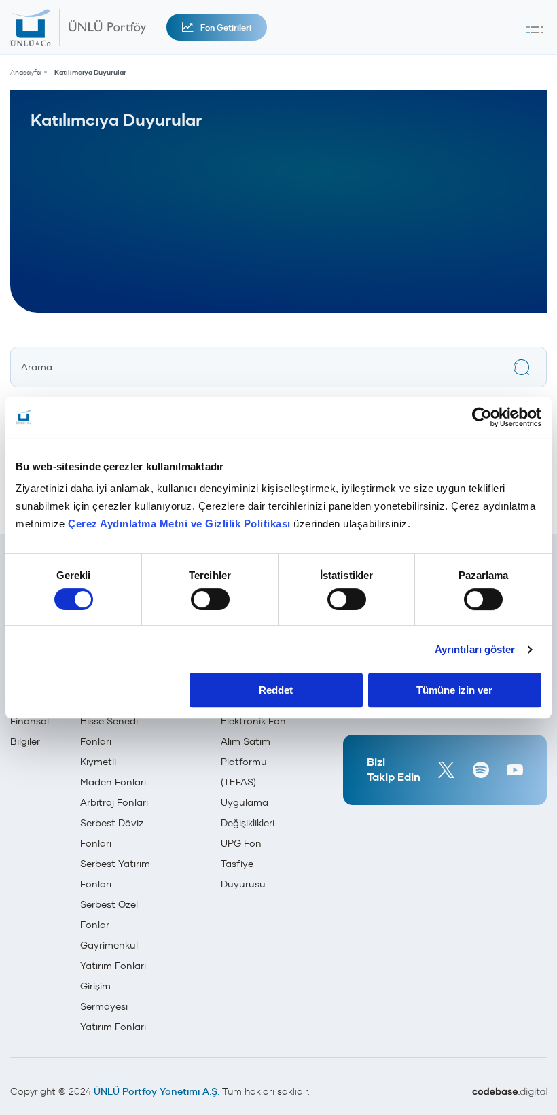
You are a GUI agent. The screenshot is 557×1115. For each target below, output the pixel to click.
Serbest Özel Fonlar (109, 914)
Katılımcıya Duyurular (90, 72)
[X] (446, 770)
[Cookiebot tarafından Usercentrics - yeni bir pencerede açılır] (482, 417)
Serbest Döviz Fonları (111, 833)
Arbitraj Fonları (114, 802)
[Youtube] (515, 769)
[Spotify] (481, 770)
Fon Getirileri (225, 27)
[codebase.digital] (509, 1092)
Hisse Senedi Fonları (109, 731)
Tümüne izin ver (454, 690)
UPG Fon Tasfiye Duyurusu (243, 863)
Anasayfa (25, 72)
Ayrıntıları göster (475, 649)
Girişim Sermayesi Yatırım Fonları (113, 1006)
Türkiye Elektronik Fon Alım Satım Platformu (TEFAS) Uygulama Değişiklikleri (253, 761)
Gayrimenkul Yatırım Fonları (113, 955)
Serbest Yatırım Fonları (115, 873)
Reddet (276, 690)
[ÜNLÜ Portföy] (85, 27)
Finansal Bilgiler (29, 731)
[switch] (210, 599)
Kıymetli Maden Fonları (113, 772)
